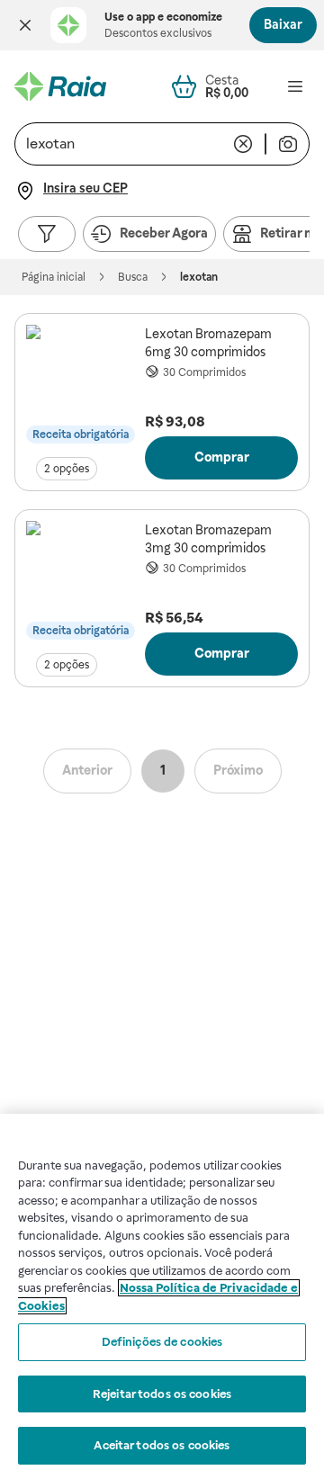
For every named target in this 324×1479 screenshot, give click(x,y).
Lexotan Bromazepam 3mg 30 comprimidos (208, 539)
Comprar (221, 457)
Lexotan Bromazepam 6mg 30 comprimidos (208, 343)
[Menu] (295, 86)
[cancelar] (243, 144)
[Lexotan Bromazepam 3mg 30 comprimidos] (82, 576)
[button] (25, 25)
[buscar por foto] (288, 144)
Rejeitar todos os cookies (162, 1394)
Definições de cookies (162, 1342)
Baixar (283, 24)
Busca (133, 277)
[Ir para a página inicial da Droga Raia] (60, 86)
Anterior (87, 770)
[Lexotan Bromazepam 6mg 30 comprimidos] (82, 380)
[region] (162, 1296)
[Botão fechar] (25, 25)
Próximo (238, 770)
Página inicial (54, 277)
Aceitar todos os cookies (162, 1445)
